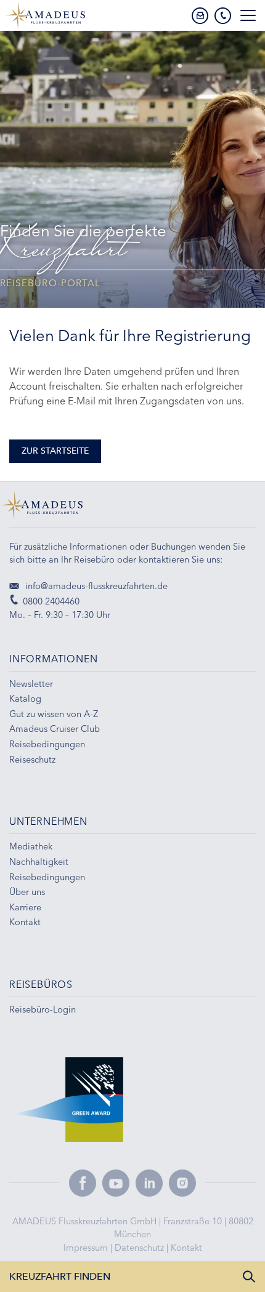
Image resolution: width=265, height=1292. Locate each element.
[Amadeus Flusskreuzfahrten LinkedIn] (149, 1183)
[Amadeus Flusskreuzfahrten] (132, 509)
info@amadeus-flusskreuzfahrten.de (95, 586)
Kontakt (186, 1247)
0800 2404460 (51, 601)
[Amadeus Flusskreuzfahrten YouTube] (115, 1183)
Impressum (86, 1247)
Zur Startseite (55, 451)
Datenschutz (140, 1247)
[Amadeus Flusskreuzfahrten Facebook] (82, 1183)
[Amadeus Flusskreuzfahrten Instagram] (182, 1183)
